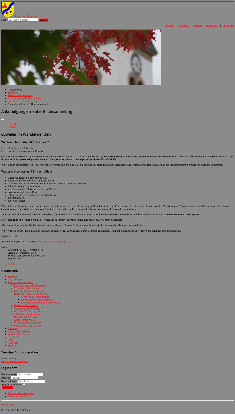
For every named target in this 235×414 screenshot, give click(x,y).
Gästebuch (183, 25)
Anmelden (7, 388)
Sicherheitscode (9, 381)
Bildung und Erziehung (26, 317)
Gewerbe (12, 328)
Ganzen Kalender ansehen (14, 361)
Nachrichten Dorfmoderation (35, 296)
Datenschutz (212, 25)
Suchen (43, 20)
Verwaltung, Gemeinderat (27, 288)
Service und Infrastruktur (20, 282)
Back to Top (7, 404)
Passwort (6, 377)
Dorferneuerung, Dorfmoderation (31, 294)
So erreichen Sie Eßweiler (27, 308)
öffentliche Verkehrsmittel (27, 314)
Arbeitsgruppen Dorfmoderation (36, 299)
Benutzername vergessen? (21, 393)
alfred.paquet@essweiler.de (56, 241)
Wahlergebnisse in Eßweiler (28, 322)
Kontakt (170, 25)
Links (10, 340)
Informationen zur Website (27, 325)
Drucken (12, 124)
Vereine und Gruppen (18, 334)
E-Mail (11, 126)
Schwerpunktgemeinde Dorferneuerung (40, 302)
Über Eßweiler (15, 279)
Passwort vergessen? (18, 396)
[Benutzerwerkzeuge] (2, 119)
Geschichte (13, 337)
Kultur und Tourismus (19, 331)
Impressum (228, 25)
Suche (4, 19)
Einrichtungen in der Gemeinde (30, 285)
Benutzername (8, 374)
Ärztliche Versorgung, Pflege (28, 311)
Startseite (12, 276)
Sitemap (197, 25)
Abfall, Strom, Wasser (25, 319)
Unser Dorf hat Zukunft (26, 305)
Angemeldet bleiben (11, 384)
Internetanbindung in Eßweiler (29, 291)
